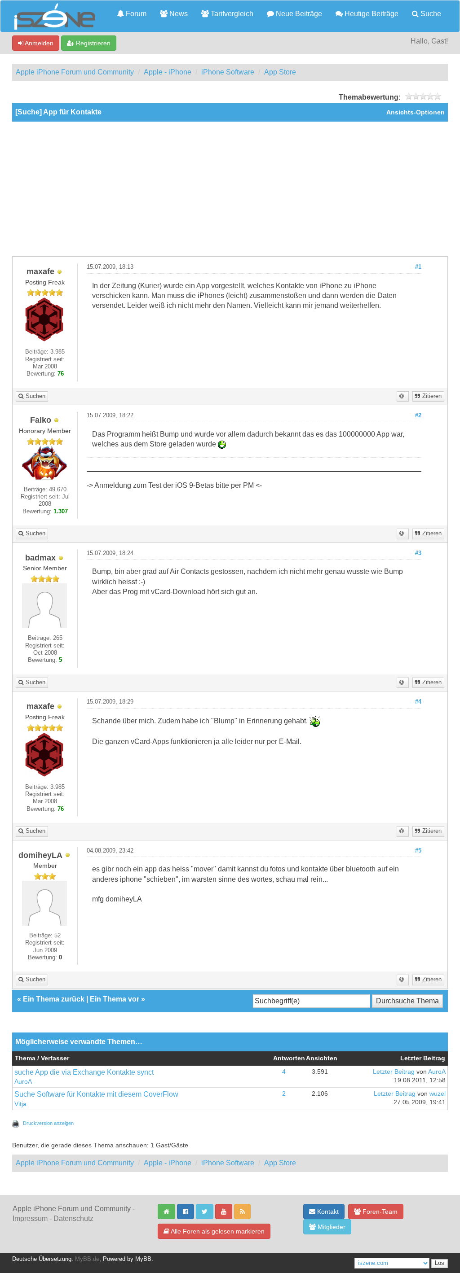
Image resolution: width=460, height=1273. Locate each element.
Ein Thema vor (114, 999)
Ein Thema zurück (53, 999)
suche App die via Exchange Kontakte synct (84, 1072)
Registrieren (92, 43)
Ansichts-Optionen (415, 112)
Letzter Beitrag (394, 1071)
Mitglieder (330, 1226)
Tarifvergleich (231, 13)
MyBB (143, 1259)
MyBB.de (87, 1259)
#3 (418, 553)
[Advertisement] (230, 189)
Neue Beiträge (298, 13)
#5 (418, 851)
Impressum (30, 1218)
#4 (418, 702)
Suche (430, 13)
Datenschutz (73, 1218)
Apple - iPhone (167, 72)
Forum (135, 13)
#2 (418, 415)
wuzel (437, 1093)
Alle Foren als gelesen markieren (217, 1231)
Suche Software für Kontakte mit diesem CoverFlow (96, 1094)
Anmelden (38, 43)
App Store (280, 72)
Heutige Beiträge (370, 13)
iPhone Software (227, 72)
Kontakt (327, 1211)
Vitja (20, 1104)
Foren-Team (379, 1211)
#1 (418, 267)
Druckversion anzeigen (48, 1123)
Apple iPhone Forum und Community (75, 72)
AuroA (23, 1081)
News (178, 13)
